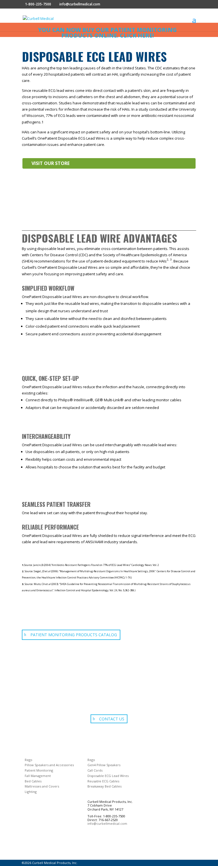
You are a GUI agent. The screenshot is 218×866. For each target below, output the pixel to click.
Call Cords (94, 770)
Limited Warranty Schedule (40, 850)
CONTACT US (111, 719)
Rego (28, 760)
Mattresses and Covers (42, 786)
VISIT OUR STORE (51, 163)
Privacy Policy (30, 844)
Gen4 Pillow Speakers (103, 765)
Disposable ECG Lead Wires (108, 776)
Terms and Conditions (36, 838)
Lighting (31, 791)
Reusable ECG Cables (103, 781)
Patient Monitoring (39, 770)
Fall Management (38, 776)
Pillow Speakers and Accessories (49, 765)
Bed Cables (33, 781)
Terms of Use (30, 831)
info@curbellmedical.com (107, 823)
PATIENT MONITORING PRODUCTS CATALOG (73, 634)
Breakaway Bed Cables (104, 786)
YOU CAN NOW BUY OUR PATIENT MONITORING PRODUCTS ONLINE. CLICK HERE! (107, 32)
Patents (27, 857)
